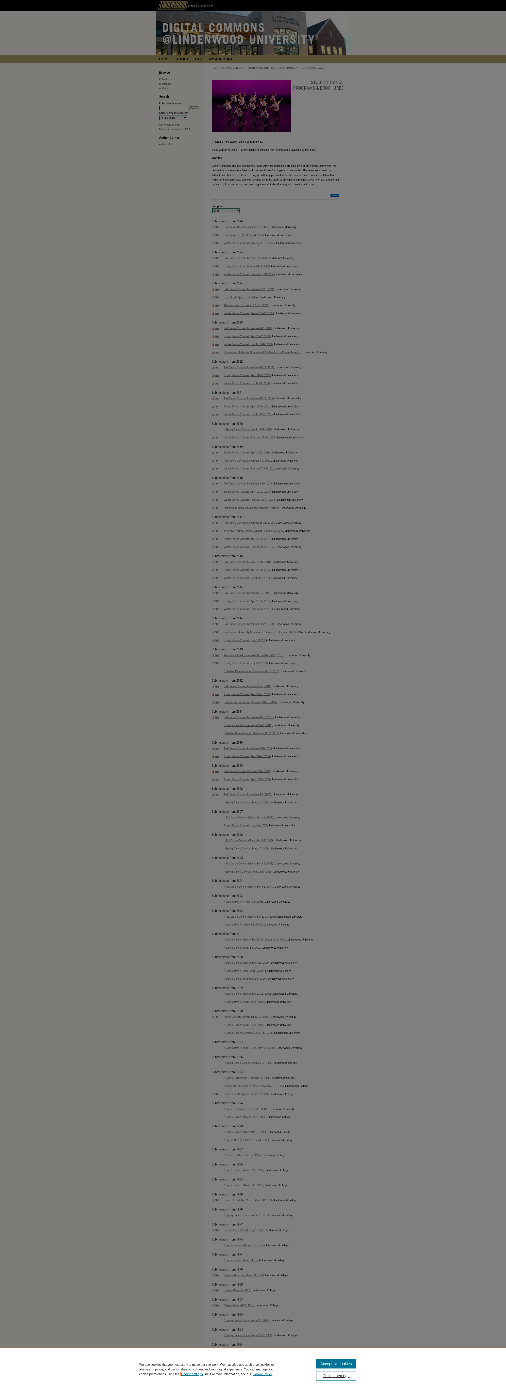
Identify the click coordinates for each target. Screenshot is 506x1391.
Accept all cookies (336, 1364)
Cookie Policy (262, 1374)
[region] (253, 1369)
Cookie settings (192, 1374)
